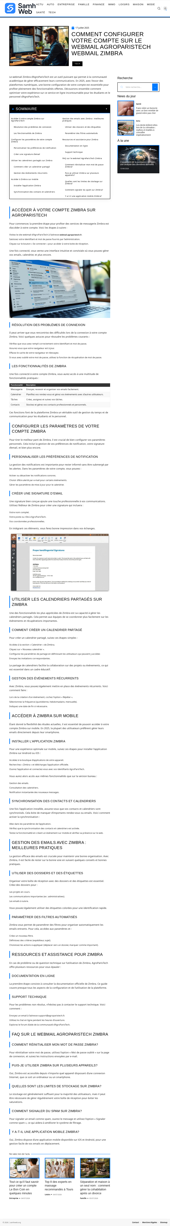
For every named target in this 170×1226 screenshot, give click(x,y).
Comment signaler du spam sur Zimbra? (84, 190)
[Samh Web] (20, 8)
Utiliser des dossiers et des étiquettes (83, 127)
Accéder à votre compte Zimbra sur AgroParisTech (27, 119)
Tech (77, 64)
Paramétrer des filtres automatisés (81, 133)
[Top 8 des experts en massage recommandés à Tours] (60, 1168)
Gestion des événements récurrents (30, 173)
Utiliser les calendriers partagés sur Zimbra (31, 160)
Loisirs (47, 1194)
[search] (159, 8)
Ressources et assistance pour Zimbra (80, 139)
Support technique (74, 152)
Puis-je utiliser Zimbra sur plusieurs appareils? (82, 174)
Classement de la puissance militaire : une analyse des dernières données (138, 163)
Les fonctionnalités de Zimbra (28, 133)
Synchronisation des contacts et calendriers (34, 192)
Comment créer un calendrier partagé (32, 166)
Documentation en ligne (76, 145)
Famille (83, 1198)
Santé (138, 104)
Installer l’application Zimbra (27, 185)
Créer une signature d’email (27, 154)
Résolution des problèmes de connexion (33, 127)
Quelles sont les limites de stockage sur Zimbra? (84, 182)
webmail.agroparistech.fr (71, 235)
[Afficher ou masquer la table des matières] (72, 108)
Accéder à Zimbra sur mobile (24, 179)
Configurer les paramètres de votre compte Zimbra (31, 140)
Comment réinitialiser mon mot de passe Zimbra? (84, 165)
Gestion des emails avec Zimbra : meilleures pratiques (83, 119)
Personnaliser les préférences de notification (35, 148)
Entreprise (13, 1198)
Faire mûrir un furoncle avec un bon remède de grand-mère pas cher (147, 110)
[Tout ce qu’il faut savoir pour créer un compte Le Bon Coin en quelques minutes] (24, 1168)
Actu (138, 121)
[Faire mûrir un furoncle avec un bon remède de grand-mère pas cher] (126, 108)
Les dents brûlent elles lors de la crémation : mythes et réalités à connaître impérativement (146, 130)
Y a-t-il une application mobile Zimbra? (83, 196)
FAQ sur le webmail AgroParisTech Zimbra (82, 158)
